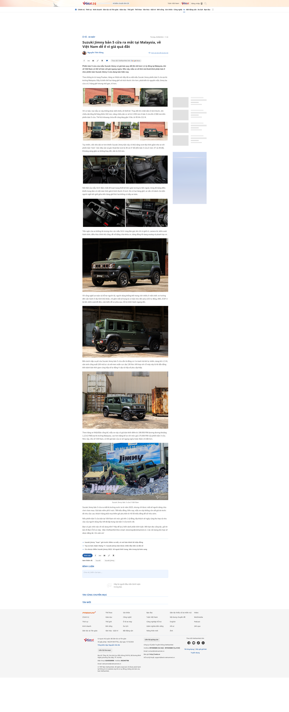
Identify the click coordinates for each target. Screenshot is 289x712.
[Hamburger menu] (212, 9)
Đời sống (160, 9)
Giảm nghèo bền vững (155, 626)
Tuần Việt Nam (173, 3)
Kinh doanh (97, 9)
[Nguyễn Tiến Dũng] (84, 53)
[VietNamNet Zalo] (203, 644)
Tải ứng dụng (189, 649)
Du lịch (200, 9)
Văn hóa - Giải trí (149, 9)
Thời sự (89, 9)
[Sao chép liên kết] (97, 60)
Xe (184, 9)
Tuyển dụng (195, 653)
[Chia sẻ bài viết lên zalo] (88, 60)
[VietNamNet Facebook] (188, 644)
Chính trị (81, 9)
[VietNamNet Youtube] (193, 644)
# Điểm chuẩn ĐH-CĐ (121, 3)
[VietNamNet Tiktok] (198, 644)
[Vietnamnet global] (185, 4)
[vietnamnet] (89, 4)
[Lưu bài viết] (102, 60)
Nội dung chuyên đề (177, 617)
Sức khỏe (168, 9)
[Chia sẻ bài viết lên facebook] (84, 60)
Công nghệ (178, 9)
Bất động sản (191, 9)
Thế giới (130, 9)
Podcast (197, 622)
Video (196, 612)
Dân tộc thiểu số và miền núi (181, 612)
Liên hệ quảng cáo (151, 640)
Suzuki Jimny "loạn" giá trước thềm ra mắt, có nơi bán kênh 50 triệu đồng (114, 542)
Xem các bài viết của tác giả (159, 53)
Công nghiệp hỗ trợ (154, 622)
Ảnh (171, 631)
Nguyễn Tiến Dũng (95, 52)
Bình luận (87, 555)
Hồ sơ (172, 626)
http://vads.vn (154, 654)
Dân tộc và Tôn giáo (110, 9)
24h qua (197, 626)
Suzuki (98, 560)
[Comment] (107, 60)
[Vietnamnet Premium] (89, 614)
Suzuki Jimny (109, 560)
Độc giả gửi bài (201, 649)
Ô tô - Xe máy (88, 37)
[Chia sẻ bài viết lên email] (93, 60)
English (173, 622)
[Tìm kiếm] (205, 3)
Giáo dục (123, 9)
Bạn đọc (207, 9)
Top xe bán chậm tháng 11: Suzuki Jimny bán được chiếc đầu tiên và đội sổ (114, 546)
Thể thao (138, 9)
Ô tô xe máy (127, 622)
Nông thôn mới (152, 631)
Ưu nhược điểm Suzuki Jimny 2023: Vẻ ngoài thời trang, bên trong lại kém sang (116, 549)
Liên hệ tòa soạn (105, 650)
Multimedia (198, 617)
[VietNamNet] (76, 10)
